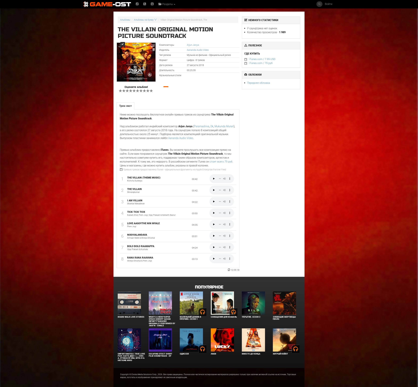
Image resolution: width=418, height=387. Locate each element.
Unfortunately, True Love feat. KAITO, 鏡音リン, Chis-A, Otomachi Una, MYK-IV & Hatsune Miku (131, 357)
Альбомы (125, 19)
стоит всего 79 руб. (221, 161)
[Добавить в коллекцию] (122, 45)
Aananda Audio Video (198, 50)
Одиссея (184, 354)
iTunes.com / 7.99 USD (262, 59)
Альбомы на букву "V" (145, 19)
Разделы (167, 4)
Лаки (213, 354)
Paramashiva (201, 126)
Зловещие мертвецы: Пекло (284, 318)
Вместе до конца (251, 354)
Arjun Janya (193, 45)
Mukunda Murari (224, 126)
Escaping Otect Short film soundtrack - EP (160, 355)
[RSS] (144, 4)
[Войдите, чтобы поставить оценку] (120, 91)
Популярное (209, 287)
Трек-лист (125, 105)
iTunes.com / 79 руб (261, 63)
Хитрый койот (280, 354)
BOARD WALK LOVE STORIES (131, 317)
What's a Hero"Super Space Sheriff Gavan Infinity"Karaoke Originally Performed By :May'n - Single (162, 321)
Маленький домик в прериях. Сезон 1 (190, 318)
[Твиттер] (137, 4)
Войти (328, 4)
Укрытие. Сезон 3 (251, 317)
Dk (211, 126)
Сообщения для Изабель (224, 317)
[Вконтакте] (152, 4)
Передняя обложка (258, 82)
